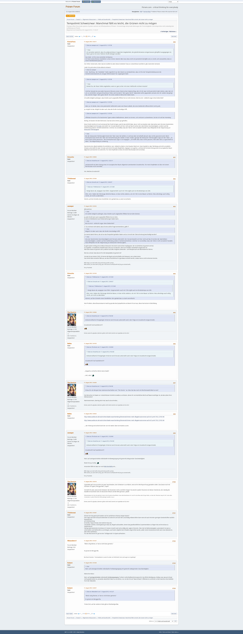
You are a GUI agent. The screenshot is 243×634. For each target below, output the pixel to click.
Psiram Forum (73, 6)
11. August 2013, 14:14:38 (90, 562)
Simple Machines (80, 632)
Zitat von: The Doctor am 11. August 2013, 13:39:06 (100, 347)
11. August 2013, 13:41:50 (90, 343)
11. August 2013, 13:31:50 (90, 273)
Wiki (141, 11)
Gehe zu (151, 621)
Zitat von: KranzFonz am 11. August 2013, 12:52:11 (100, 160)
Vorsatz (99, 126)
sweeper (70, 206)
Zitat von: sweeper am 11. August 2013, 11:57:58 (99, 45)
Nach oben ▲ (175, 632)
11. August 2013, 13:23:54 (90, 206)
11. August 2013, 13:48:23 (90, 432)
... (82, 36)
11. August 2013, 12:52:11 (90, 41)
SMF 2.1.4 (67, 632)
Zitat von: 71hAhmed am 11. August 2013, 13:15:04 (100, 277)
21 (92, 36)
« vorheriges (164, 31)
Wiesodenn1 (72, 541)
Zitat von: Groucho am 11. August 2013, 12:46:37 (99, 182)
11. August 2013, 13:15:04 (90, 178)
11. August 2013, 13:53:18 (90, 481)
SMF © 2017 (73, 632)
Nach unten (69, 36)
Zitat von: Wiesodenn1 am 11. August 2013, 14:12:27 (100, 591)
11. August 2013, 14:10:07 (90, 512)
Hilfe (160, 632)
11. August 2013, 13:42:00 (90, 382)
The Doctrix (71, 312)
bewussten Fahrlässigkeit (91, 129)
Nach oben (69, 613)
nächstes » (172, 31)
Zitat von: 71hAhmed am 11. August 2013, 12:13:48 (101, 187)
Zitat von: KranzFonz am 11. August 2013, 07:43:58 (100, 316)
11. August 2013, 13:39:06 (90, 312)
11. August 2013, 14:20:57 (90, 588)
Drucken (173, 36)
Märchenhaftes (108, 466)
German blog (146, 11)
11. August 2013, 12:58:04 (90, 157)
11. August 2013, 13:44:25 (90, 413)
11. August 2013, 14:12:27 (90, 540)
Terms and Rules (167, 632)
